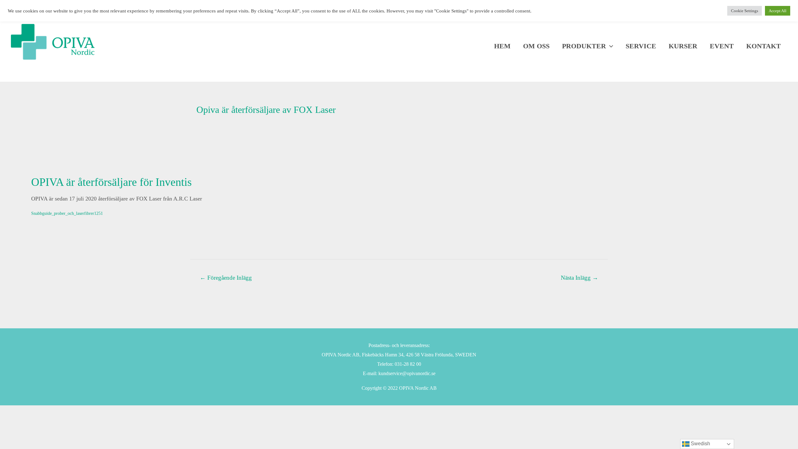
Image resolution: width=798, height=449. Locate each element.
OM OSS (536, 46)
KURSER (683, 46)
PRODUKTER (584, 46)
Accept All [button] (777, 10)
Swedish (700, 443)
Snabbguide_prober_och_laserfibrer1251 (67, 213)
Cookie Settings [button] (744, 10)
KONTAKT (763, 46)
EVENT (722, 46)
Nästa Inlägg (579, 277)
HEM (502, 46)
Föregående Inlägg (226, 277)
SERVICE (641, 46)
